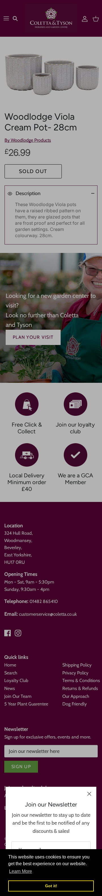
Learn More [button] (20, 871)
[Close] (89, 794)
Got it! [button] (51, 886)
